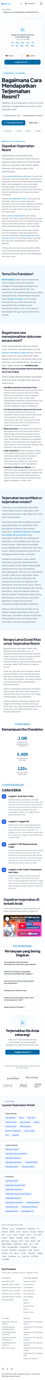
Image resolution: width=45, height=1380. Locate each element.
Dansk (18, 1232)
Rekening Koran (28, 1306)
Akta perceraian (10, 1122)
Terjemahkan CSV (11, 1211)
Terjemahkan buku (11, 1207)
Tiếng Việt (25, 1256)
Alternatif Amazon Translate (11, 1294)
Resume (26, 1309)
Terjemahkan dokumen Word (15, 1185)
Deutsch (25, 1232)
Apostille (15, 1135)
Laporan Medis (28, 1284)
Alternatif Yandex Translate (11, 1291)
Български (31, 1229)
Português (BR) (12, 1247)
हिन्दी (39, 1235)
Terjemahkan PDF (11, 1181)
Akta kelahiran (10, 1118)
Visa (7, 1135)
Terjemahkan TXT (27, 1211)
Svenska (5, 1253)
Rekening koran (25, 1126)
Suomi (15, 1235)
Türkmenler (31, 1253)
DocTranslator (8, 279)
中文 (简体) (34, 1256)
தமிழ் (10, 1253)
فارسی (9, 1235)
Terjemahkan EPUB (32, 1202)
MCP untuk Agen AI (8, 1348)
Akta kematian (25, 1122)
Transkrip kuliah (10, 1126)
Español (40, 1232)
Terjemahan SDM (31, 1162)
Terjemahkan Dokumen (15, 123)
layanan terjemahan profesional (19, 176)
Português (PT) (24, 1247)
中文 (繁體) (5, 1259)
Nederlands (18, 1244)
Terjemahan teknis (11, 1167)
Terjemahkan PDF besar (13, 1189)
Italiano (26, 1238)
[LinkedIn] (3, 1369)
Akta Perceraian (28, 1294)
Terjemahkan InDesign (29, 1207)
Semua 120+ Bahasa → (31, 1358)
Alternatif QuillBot (7, 1300)
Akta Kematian (28, 1297)
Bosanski (5, 1232)
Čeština (12, 1232)
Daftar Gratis (33, 123)
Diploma (36, 1122)
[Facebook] (7, 1369)
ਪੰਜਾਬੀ (36, 1244)
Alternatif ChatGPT (8, 1281)
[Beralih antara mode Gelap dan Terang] (21, 3)
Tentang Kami (6, 1273)
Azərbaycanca (21, 1229)
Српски (36, 1250)
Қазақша (14, 1241)
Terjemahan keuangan (13, 1158)
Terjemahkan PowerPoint (13, 1202)
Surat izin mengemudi (12, 1131)
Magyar (11, 1238)
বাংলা (38, 1229)
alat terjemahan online (17, 199)
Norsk (25, 1244)
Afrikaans (5, 1229)
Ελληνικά (33, 1232)
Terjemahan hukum (11, 1149)
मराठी (38, 1241)
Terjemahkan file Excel (13, 1198)
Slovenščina (22, 1250)
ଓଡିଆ (31, 1244)
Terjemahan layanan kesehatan (16, 1154)
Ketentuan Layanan (18, 1273)
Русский (5, 1250)
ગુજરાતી (28, 1235)
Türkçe (4, 1256)
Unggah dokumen (21, 1052)
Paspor (21, 1118)
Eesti (3, 1235)
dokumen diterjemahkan (16, 216)
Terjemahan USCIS (29, 1281)
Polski (4, 1247)
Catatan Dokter (28, 1312)
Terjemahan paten (28, 1167)
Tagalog (40, 1253)
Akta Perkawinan (29, 1291)
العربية (12, 1229)
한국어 (21, 1241)
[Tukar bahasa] (22, 56)
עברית (35, 1235)
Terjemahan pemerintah (13, 1162)
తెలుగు (16, 1253)
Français (22, 1235)
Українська (12, 1256)
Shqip (30, 1250)
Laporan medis (29, 1131)
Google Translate (15, 299)
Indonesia (19, 1238)
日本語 (33, 1238)
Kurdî (27, 1241)
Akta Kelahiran (28, 1287)
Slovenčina (13, 1250)
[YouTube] (12, 1369)
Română (34, 1247)
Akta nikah (31, 1118)
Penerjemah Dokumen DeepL (11, 1287)
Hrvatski (4, 1238)
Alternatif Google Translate (11, 1284)
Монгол (33, 1241)
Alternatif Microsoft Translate (11, 1297)
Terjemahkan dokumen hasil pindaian (18, 1194)
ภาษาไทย (23, 1253)
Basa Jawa (5, 1241)
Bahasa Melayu (7, 1244)
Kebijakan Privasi (32, 1273)
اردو (19, 1256)
